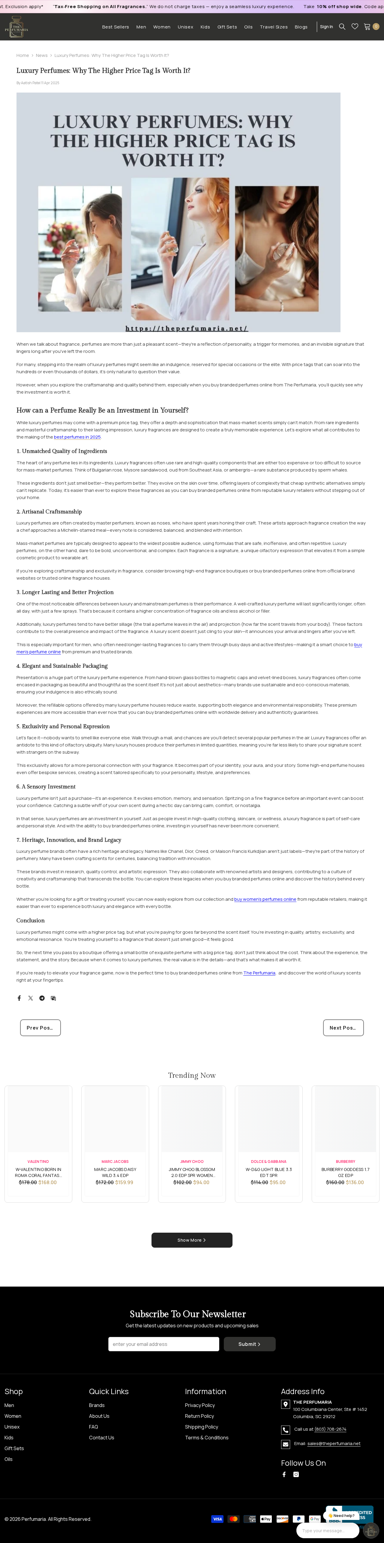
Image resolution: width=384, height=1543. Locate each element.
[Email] (53, 998)
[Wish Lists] (355, 26)
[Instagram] (296, 1474)
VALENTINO (38, 1161)
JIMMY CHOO (192, 1161)
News (42, 55)
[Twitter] (30, 998)
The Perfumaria (259, 973)
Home (22, 55)
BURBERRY (346, 1161)
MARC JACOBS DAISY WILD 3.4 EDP (115, 1172)
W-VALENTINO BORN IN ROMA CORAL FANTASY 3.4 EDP (38, 1172)
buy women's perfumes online (265, 899)
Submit (247, 1344)
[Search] (342, 26)
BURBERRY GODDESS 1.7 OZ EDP (346, 1172)
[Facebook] (19, 998)
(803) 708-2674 (330, 1429)
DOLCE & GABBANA (269, 1161)
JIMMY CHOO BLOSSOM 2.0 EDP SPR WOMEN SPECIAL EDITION (192, 1172)
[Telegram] (42, 998)
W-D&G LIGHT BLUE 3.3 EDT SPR (269, 1172)
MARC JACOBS (115, 1161)
